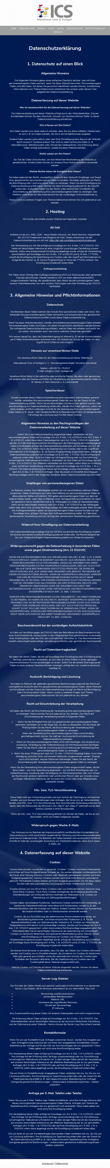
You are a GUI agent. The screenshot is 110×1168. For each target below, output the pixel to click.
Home (13, 28)
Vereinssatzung (74, 28)
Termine (41, 28)
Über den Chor (27, 28)
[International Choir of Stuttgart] (55, 20)
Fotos (51, 28)
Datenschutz (61, 1163)
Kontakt (58, 32)
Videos (60, 28)
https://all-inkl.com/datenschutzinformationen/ (72, 240)
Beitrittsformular (95, 28)
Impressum (48, 1163)
